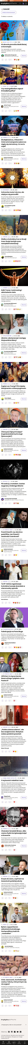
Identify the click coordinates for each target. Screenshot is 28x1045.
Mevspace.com (15, 1036)
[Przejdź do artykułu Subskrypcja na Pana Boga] (14, 617)
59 (10, 163)
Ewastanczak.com (5, 1038)
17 (10, 357)
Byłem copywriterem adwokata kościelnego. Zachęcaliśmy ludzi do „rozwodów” (10, 930)
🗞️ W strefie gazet (7, 529)
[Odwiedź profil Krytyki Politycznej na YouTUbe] (18, 1032)
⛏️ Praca (3, 924)
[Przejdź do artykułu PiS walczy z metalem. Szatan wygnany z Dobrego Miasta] (14, 470)
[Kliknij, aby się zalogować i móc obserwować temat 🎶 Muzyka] (8, 481)
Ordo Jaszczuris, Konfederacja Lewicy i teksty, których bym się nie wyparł (14, 982)
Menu (25, 1043)
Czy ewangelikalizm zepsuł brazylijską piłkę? (12, 90)
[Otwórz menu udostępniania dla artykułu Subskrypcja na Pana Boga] (6, 647)
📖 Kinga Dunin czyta (7, 778)
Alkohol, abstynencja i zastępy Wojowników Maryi (13, 339)
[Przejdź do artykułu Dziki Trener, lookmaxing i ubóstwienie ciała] (14, 276)
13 (10, 647)
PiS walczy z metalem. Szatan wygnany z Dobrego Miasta (13, 485)
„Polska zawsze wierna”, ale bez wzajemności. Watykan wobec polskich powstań (12, 732)
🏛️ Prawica (4, 137)
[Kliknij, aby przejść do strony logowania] (26, 3)
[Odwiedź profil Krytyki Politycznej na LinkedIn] (20, 1032)
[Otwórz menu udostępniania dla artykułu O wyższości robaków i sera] (6, 802)
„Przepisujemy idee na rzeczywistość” (11, 1025)
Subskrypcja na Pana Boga (12, 631)
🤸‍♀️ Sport (3, 86)
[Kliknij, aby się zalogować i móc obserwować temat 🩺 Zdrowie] (9, 288)
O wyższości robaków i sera (12, 780)
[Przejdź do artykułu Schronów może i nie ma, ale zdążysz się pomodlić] (14, 178)
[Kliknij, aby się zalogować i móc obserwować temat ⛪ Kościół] (9, 237)
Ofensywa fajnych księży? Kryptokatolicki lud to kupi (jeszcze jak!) (11, 434)
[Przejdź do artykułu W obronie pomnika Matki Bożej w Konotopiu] (14, 30)
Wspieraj (3, 1043)
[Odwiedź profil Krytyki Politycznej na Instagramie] (12, 1032)
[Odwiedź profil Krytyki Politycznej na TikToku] (15, 1032)
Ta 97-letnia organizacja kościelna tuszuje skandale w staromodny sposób (13, 586)
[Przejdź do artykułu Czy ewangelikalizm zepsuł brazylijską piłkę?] (14, 74)
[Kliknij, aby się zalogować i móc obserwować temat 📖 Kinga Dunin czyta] (15, 778)
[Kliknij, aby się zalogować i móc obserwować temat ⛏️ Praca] (7, 924)
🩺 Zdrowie (4, 287)
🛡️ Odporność (5, 190)
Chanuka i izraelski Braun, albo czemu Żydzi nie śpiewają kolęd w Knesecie (14, 833)
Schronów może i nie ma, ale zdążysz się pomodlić (12, 193)
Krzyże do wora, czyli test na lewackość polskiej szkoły (12, 880)
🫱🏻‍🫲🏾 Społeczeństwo (6, 336)
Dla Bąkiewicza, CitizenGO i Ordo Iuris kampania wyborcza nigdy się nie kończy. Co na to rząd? (13, 143)
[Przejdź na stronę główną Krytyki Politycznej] (8, 1020)
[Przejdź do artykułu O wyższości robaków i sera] (14, 766)
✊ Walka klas (5, 42)
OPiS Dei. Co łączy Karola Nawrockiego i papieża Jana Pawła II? (12, 678)
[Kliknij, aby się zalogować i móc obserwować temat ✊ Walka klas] (11, 42)
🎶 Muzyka (4, 481)
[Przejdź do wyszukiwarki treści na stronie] (20, 3)
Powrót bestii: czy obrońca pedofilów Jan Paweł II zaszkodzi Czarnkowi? (11, 534)
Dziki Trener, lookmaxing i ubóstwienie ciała (11, 291)
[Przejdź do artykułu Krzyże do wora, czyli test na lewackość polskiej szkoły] (14, 865)
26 (10, 59)
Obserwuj (19, 1043)
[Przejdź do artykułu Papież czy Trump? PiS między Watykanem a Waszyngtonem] (14, 372)
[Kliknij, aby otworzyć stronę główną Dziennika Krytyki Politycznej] (14, 1043)
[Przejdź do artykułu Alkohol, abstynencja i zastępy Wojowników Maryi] (14, 324)
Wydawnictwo (9, 1043)
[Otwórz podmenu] (26, 1025)
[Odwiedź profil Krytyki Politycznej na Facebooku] (9, 1032)
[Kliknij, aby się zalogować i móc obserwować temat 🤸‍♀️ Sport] (7, 86)
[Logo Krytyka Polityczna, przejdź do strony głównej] (9, 3)
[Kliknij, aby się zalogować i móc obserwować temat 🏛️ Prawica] (9, 137)
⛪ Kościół (4, 237)
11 (10, 110)
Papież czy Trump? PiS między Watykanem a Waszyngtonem (13, 387)
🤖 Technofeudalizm (7, 629)
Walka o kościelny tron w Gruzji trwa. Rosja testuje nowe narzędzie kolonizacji (13, 241)
